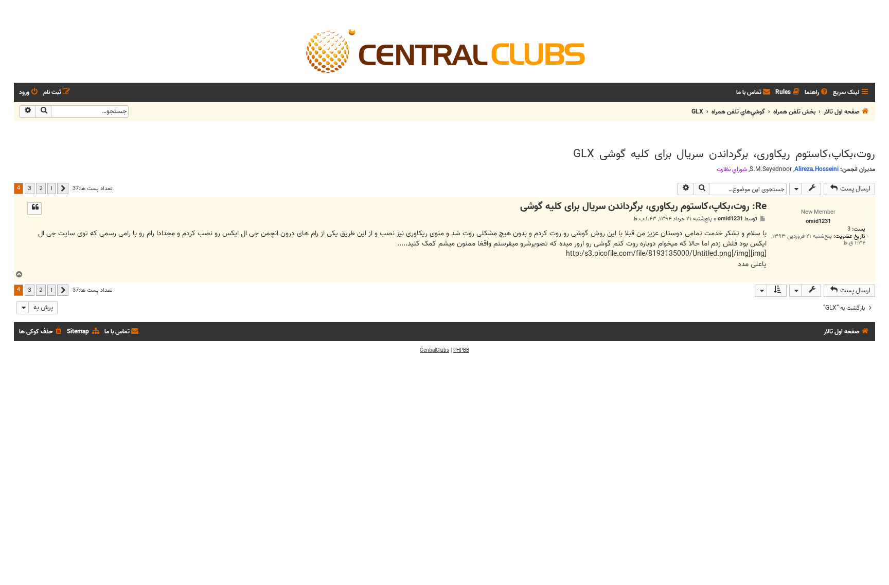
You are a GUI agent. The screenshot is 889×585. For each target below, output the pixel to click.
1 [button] (51, 188)
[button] (62, 188)
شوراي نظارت (732, 169)
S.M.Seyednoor (771, 169)
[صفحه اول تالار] (444, 50)
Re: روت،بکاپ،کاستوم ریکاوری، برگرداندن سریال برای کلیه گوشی (643, 207)
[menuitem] (817, 93)
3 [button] (29, 188)
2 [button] (41, 188)
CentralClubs (434, 350)
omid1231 (730, 219)
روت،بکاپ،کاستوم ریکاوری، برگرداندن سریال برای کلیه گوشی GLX (724, 154)
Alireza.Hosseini (816, 169)
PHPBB (461, 350)
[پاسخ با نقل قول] (34, 208)
